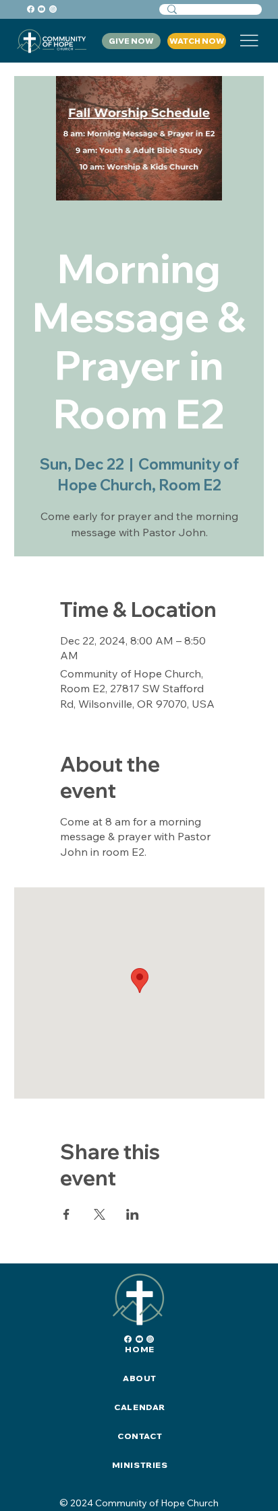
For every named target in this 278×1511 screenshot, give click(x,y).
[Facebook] (30, 9)
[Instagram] (53, 9)
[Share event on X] (99, 1214)
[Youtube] (41, 9)
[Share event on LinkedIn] (132, 1214)
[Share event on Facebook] (66, 1214)
